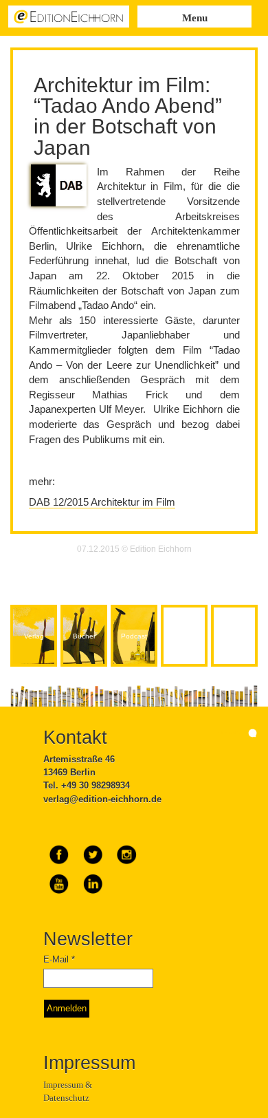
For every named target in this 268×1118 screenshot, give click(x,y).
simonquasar (233, 732)
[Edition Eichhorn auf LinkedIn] (93, 878)
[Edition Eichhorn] (69, 15)
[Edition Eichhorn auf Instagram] (126, 849)
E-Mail (59, 959)
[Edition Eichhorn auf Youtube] (60, 878)
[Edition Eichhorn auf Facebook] (60, 849)
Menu (195, 17)
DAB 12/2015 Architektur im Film (102, 502)
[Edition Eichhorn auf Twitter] (94, 849)
